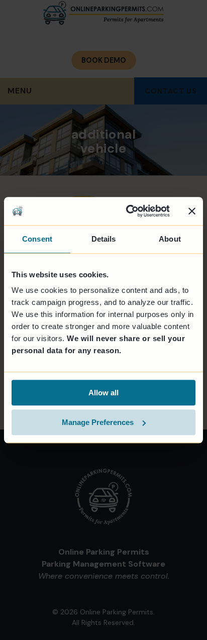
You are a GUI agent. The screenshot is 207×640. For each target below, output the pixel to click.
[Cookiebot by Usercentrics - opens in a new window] (128, 211)
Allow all (103, 392)
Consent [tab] (37, 239)
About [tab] (170, 239)
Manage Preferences (98, 422)
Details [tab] (103, 239)
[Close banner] (191, 211)
